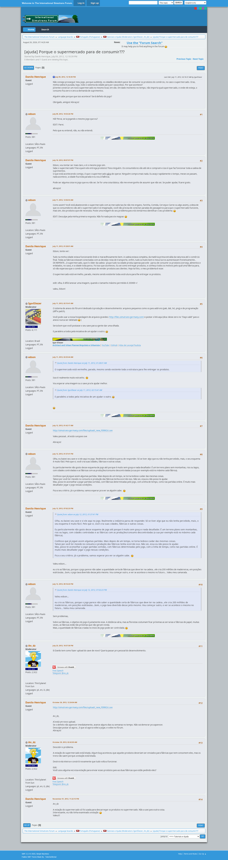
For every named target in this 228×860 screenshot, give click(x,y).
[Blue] (198, 8)
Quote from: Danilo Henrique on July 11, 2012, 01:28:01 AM (82, 363)
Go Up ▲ (202, 854)
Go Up (27, 825)
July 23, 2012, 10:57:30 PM (63, 645)
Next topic (198, 59)
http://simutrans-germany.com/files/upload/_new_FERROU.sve (83, 430)
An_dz (146, 37)
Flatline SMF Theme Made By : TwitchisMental (39, 857)
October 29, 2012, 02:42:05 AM (65, 742)
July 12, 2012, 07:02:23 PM (63, 508)
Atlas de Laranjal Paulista (130, 345)
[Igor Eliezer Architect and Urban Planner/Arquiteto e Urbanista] (26, 337)
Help (180, 854)
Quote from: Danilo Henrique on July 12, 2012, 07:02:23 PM (82, 590)
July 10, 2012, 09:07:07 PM (63, 160)
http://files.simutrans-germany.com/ (126, 317)
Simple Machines (42, 854)
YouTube (105, 345)
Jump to (164, 836)
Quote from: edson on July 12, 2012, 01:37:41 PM (77, 514)
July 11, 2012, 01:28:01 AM (63, 246)
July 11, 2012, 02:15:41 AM (63, 303)
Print (200, 68)
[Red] (195, 8)
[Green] (200, 8)
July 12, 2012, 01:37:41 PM (63, 454)
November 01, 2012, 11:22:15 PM (66, 799)
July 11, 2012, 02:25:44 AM (63, 357)
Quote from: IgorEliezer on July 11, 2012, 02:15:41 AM (79, 390)
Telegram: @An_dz (61, 673)
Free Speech (58, 670)
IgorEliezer (138, 37)
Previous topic (184, 59)
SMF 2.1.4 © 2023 (28, 854)
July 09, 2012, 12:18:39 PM (65, 77)
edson (32, 114)
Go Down (28, 67)
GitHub (114, 345)
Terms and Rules (190, 854)
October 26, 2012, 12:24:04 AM (65, 702)
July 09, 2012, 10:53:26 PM (63, 114)
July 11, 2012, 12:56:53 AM (63, 200)
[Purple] (203, 8)
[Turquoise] (205, 8)
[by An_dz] (26, 679)
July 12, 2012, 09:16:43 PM (63, 584)
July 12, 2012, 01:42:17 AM (63, 425)
